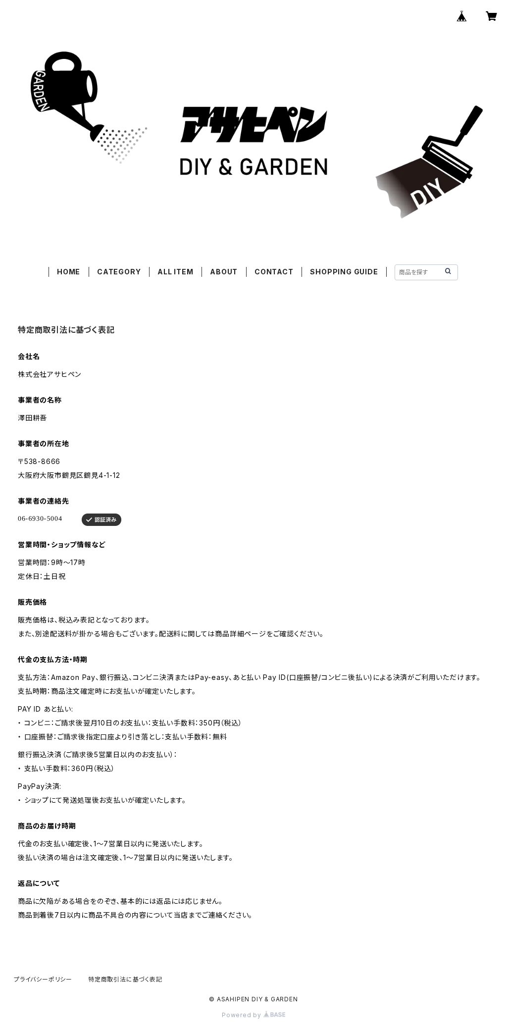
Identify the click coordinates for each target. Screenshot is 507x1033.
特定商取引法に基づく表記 (125, 979)
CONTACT (274, 271)
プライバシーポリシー (43, 979)
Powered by (242, 1015)
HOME (68, 271)
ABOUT (224, 271)
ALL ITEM (175, 271)
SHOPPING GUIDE (344, 271)
